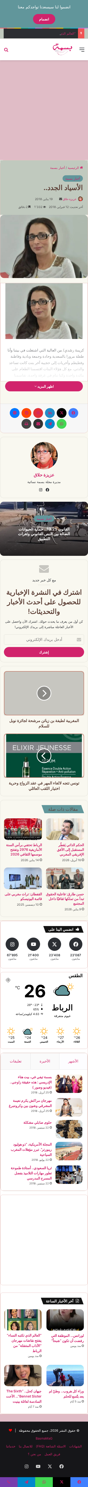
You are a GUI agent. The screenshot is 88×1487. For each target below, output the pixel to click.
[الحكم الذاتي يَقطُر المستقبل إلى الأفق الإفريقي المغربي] (65, 829)
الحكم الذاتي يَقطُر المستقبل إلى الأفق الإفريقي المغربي (70, 849)
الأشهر (73, 1061)
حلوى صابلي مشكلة (37, 1122)
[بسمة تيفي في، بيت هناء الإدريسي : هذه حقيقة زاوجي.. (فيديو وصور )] (68, 1084)
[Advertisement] (44, 109)
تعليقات (16, 1061)
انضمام (44, 19)
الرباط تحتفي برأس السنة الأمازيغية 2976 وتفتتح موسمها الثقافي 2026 (24, 849)
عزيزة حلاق (70, 199)
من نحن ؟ (34, 1454)
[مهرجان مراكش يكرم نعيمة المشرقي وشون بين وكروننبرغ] (68, 1107)
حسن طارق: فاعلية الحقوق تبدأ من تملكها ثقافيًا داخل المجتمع (65, 898)
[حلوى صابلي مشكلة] (68, 1129)
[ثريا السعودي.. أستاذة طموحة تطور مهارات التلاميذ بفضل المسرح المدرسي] (68, 1174)
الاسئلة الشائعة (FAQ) (51, 1446)
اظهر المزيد (45, 386)
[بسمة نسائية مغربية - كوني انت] (63, 49)
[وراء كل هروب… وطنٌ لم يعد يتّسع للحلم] (65, 1375)
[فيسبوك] (73, 413)
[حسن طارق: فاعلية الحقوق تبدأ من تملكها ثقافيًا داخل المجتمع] (65, 878)
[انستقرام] (41, 490)
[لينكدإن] (50, 413)
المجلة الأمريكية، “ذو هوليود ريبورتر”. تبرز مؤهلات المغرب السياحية (31, 1149)
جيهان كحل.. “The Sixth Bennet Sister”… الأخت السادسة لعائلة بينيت (24, 1396)
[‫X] (61, 413)
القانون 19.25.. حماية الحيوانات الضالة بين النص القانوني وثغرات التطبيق (44, 534)
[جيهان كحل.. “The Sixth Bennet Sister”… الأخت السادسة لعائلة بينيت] (23, 1375)
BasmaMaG (44, 1438)
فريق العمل (52, 1454)
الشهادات (75, 1446)
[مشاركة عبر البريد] (38, 424)
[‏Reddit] (26, 413)
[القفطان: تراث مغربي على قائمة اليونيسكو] (23, 878)
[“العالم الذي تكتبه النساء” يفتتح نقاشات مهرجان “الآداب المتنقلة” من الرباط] (23, 1319)
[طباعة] (26, 424)
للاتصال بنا (26, 1446)
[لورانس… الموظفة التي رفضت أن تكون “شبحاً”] (65, 1320)
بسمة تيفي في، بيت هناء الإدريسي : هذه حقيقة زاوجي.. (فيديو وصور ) (31, 1082)
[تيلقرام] (50, 424)
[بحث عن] (6, 51)
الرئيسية (74, 168)
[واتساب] (61, 424)
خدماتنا (10, 1446)
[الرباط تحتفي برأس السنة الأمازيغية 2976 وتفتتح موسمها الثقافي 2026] (23, 829)
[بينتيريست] (38, 413)
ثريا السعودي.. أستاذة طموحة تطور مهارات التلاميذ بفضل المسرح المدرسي (31, 1173)
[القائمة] (81, 51)
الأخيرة (45, 1061)
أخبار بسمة (57, 168)
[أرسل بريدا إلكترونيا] (60, 199)
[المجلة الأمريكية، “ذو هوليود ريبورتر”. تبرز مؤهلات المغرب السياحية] (68, 1151)
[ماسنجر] (15, 413)
